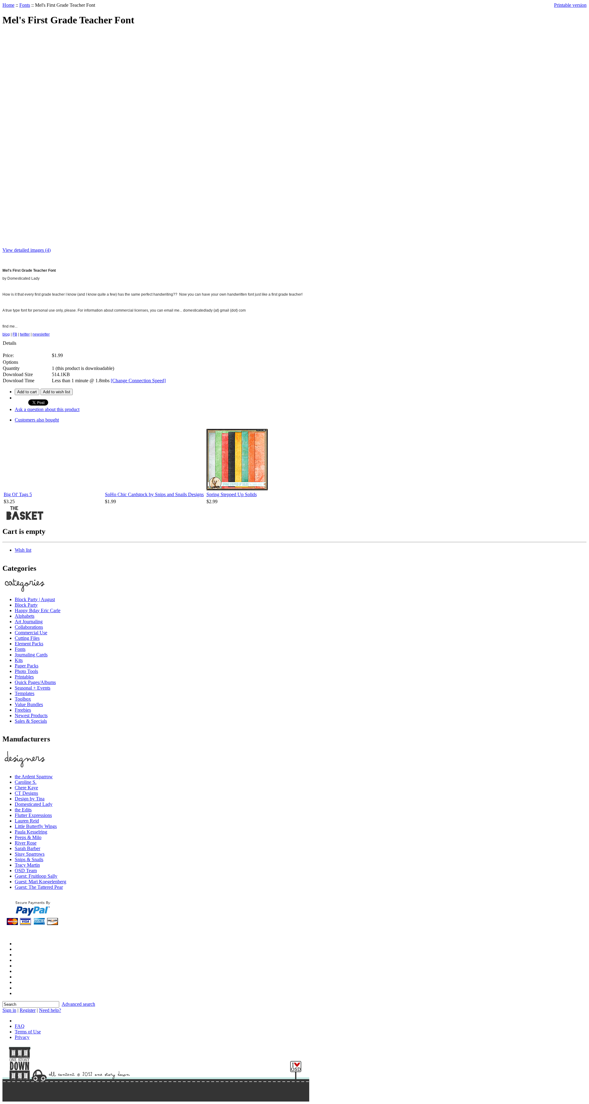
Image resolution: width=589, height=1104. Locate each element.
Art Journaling (29, 621)
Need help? (50, 1010)
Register (28, 1010)
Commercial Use (31, 632)
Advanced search (78, 1004)
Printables (24, 676)
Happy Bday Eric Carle (37, 610)
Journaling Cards (31, 654)
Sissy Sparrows (29, 854)
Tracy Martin (27, 865)
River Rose (26, 842)
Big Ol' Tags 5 (18, 494)
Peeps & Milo (28, 837)
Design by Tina (29, 798)
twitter (25, 334)
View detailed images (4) (26, 250)
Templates (24, 693)
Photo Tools (26, 671)
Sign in (9, 1010)
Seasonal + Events (32, 687)
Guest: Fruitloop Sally (36, 876)
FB (15, 334)
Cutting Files (27, 638)
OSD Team (26, 870)
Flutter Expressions (33, 815)
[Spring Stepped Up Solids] (237, 488)
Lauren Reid (27, 820)
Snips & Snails (29, 859)
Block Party (26, 605)
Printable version (570, 5)
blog (6, 334)
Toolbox (23, 699)
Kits (19, 660)
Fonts (24, 5)
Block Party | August (35, 599)
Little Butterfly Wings (36, 826)
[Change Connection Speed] (138, 380)
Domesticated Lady (33, 804)
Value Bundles (29, 704)
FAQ (20, 1026)
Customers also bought (37, 419)
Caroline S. (26, 782)
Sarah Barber (27, 848)
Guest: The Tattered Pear (39, 887)
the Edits (23, 809)
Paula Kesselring (31, 831)
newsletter (41, 334)
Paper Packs (26, 665)
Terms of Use (28, 1031)
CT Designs (26, 793)
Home (8, 5)
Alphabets (24, 616)
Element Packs (29, 643)
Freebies (23, 710)
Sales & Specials (31, 721)
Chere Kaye (26, 787)
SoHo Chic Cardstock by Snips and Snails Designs (154, 494)
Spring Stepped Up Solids (231, 494)
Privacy (22, 1037)
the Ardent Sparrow (34, 776)
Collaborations (29, 627)
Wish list (23, 550)
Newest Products (31, 715)
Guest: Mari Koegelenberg (40, 881)
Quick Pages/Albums (35, 682)
